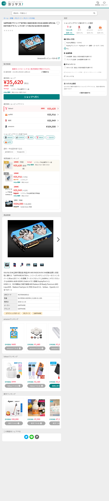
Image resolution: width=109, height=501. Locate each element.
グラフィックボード (13, 313)
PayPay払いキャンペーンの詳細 (74, 72)
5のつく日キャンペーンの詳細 (93, 72)
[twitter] (26, 437)
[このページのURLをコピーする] (37, 437)
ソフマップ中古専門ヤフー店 (20, 89)
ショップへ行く (31, 97)
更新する (46, 72)
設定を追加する (85, 93)
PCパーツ (18, 18)
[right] (58, 239)
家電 (11, 18)
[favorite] (58, 23)
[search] (94, 13)
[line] (31, 437)
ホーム (6, 18)
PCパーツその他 (29, 18)
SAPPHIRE (37, 313)
